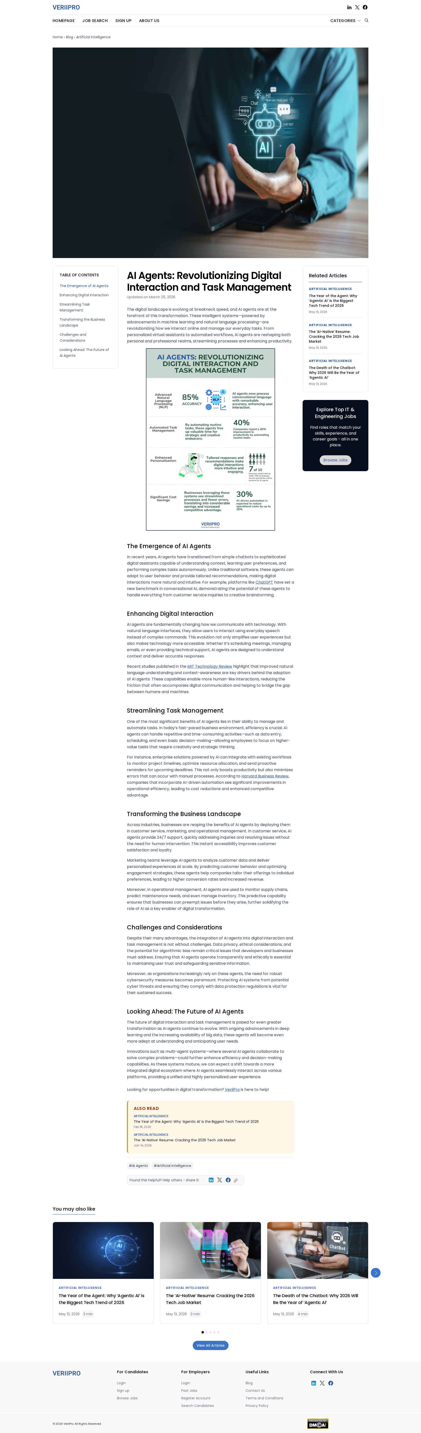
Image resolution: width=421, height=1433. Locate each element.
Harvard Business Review (264, 776)
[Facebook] (365, 7)
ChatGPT (264, 582)
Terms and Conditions (264, 1398)
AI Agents (140, 1165)
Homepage (64, 20)
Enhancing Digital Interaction (84, 295)
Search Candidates (197, 1405)
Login (121, 1383)
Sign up (123, 20)
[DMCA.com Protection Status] (318, 1423)
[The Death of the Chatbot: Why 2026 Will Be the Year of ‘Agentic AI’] (317, 1250)
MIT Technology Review (209, 666)
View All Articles (211, 1345)
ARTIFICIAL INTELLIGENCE (151, 1116)
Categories (343, 20)
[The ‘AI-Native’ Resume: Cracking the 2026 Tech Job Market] (210, 1250)
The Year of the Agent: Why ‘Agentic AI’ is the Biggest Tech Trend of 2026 (196, 1121)
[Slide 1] (202, 1332)
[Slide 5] (218, 1332)
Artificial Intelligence (93, 37)
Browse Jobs (335, 460)
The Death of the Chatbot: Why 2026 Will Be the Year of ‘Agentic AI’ (334, 372)
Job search (95, 20)
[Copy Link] (237, 1180)
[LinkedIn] (349, 7)
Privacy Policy (257, 1405)
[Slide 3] (210, 1332)
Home (58, 37)
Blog (69, 37)
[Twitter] (357, 7)
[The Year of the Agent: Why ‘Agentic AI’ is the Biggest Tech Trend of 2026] (103, 1250)
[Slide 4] (214, 1332)
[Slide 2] (206, 1332)
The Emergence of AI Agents (84, 285)
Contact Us (255, 1390)
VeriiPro (232, 1089)
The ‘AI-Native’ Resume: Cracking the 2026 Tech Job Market (185, 1140)
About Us (149, 20)
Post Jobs (189, 1390)
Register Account (195, 1398)
